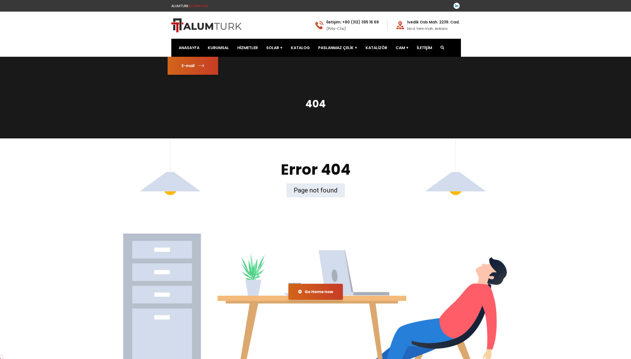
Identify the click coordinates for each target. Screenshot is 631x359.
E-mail (188, 66)
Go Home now (318, 292)
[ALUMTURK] (206, 24)
